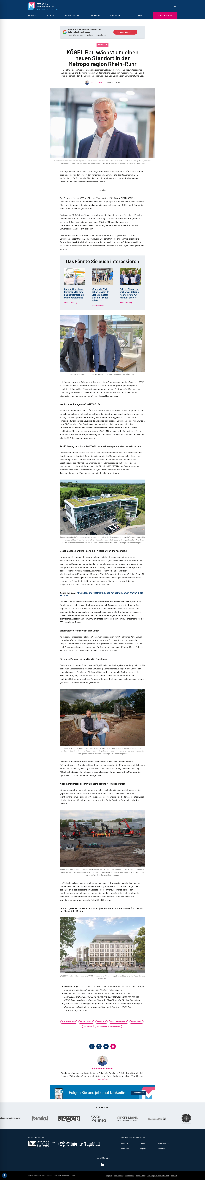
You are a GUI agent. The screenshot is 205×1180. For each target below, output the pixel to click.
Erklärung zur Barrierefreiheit (158, 1176)
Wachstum (88, 1026)
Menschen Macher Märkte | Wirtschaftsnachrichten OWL (54, 1176)
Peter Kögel (136, 1022)
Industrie (32, 16)
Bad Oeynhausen (69, 1022)
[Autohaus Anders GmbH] (196, 1118)
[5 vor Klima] (21, 1118)
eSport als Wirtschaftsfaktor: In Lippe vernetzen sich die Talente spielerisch (100, 295)
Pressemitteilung (70, 303)
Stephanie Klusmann (98, 82)
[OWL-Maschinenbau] (167, 1119)
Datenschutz (129, 1176)
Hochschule (116, 16)
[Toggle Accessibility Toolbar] (4, 1175)
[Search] (175, 6)
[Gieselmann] (50, 1118)
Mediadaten (118, 1176)
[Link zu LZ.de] (38, 1146)
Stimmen (161, 1148)
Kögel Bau (101, 1022)
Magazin (109, 1176)
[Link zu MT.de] (79, 1146)
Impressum (140, 1176)
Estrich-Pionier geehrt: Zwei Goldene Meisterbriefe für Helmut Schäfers (129, 293)
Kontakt (174, 1176)
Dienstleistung (72, 16)
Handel (50, 16)
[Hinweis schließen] (140, 32)
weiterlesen (103, 1079)
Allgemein (137, 16)
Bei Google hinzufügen (125, 32)
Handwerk (95, 16)
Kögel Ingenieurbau (118, 1022)
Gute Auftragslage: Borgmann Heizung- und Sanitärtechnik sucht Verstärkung (74, 293)
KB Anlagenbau (86, 1022)
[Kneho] (108, 1118)
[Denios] (137, 1118)
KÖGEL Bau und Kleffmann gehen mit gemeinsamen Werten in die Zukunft (101, 594)
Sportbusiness (165, 16)
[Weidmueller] (79, 1119)
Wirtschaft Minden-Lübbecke (108, 1026)
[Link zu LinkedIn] (102, 1092)
